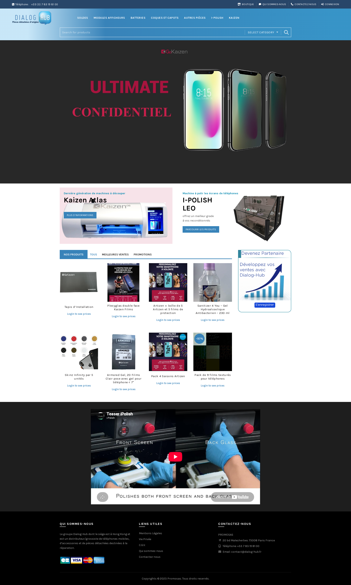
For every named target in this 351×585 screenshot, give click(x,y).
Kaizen (234, 18)
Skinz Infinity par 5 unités (79, 376)
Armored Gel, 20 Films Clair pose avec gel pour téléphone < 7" (123, 378)
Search (286, 32)
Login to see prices (79, 313)
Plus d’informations (80, 215)
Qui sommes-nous (274, 4)
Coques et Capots (165, 18)
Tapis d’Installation (79, 307)
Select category (261, 32)
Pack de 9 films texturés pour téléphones (212, 376)
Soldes (82, 18)
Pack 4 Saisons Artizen (168, 376)
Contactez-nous (305, 4)
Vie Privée (145, 539)
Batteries (138, 18)
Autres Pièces (195, 18)
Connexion (332, 4)
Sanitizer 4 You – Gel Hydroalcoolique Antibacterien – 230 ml (213, 309)
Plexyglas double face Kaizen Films (123, 307)
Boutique (248, 4)
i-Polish (217, 18)
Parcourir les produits (201, 229)
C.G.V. (142, 545)
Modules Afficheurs (109, 18)
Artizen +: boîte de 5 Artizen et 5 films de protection (168, 309)
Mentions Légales (150, 533)
